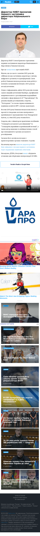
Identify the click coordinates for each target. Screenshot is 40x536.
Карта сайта (4, 511)
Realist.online (11, 513)
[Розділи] (38, 1)
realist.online (4, 522)
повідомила (11, 70)
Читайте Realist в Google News (20, 164)
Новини (4, 7)
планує (25, 153)
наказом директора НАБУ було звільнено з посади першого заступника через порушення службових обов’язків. (18, 147)
